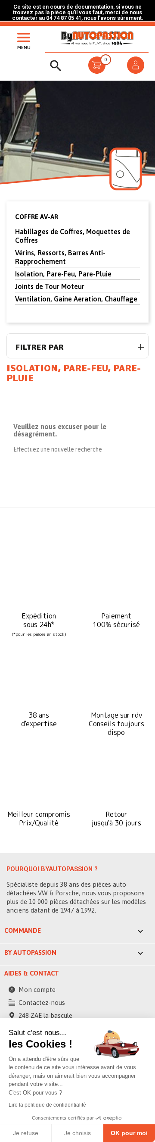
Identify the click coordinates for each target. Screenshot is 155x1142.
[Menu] (21, 37)
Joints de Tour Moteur (49, 286)
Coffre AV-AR (36, 216)
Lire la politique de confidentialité (47, 1105)
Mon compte (37, 989)
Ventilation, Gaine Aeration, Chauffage (76, 299)
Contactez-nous (42, 1002)
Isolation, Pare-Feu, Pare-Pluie (63, 274)
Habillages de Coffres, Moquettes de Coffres (72, 236)
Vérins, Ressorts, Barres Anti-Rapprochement (60, 257)
